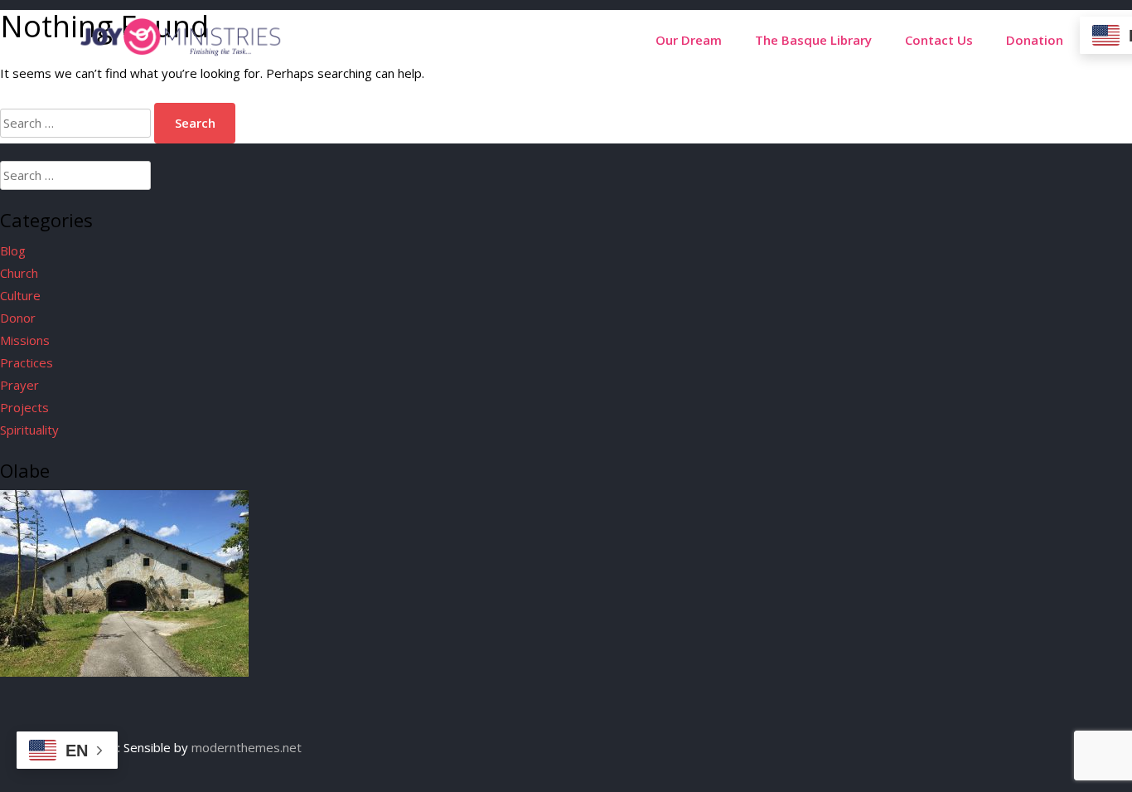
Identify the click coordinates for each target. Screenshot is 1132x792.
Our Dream (688, 40)
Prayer (19, 385)
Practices (26, 362)
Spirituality (29, 429)
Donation (1034, 40)
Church (19, 273)
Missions (25, 340)
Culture (20, 295)
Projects (24, 407)
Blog (13, 250)
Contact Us (939, 40)
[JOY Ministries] (180, 51)
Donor (18, 317)
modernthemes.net (246, 747)
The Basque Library (813, 40)
